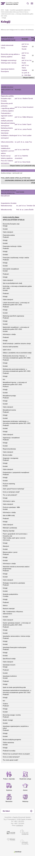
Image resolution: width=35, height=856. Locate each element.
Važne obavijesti (8, 232)
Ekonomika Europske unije (11, 224)
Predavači (6, 237)
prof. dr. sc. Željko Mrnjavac (24, 117)
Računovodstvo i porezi (10, 552)
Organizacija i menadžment (11, 438)
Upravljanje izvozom (9, 665)
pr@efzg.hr (19, 825)
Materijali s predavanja (10, 528)
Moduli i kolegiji (8, 720)
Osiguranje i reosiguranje (10, 458)
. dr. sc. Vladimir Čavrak (25, 46)
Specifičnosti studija (9, 659)
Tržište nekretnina (8, 742)
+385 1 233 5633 (19, 823)
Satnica (5, 605)
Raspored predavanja (9, 449)
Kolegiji (4, 17)
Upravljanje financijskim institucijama (14, 647)
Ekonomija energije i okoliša (12, 715)
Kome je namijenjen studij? (11, 492)
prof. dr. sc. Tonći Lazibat (23, 135)
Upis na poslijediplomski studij (12, 283)
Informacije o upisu (9, 501)
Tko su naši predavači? (10, 495)
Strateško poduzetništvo (10, 594)
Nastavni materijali (9, 608)
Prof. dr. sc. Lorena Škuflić (25, 210)
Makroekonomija (6, 206)
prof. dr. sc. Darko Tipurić (23, 124)
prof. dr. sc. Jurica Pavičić (23, 129)
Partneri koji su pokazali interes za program (16, 754)
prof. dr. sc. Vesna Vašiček (25, 67)
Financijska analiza (9, 235)
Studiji (6, 10)
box (4, 379)
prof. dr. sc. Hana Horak (22, 162)
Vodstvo (5, 704)
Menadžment (5, 196)
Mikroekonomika (6, 210)
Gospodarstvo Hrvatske (8, 203)
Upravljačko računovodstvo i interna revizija (16, 636)
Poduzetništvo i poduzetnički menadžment (16, 472)
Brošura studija (7, 455)
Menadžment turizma (9, 410)
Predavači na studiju (9, 751)
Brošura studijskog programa (12, 739)
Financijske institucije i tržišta (12, 246)
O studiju (5, 596)
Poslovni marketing (9, 484)
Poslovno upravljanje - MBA (11, 507)
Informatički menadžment (11, 269)
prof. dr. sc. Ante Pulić (22, 149)
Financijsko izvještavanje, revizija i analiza (16, 257)
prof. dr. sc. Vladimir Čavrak (24, 98)
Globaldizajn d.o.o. (17, 852)
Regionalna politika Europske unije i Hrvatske (7, 98)
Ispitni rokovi (7, 350)
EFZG (2, 10)
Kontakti (5, 254)
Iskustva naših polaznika (10, 347)
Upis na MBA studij (9, 515)
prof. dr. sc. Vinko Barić (25, 55)
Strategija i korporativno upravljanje (14, 583)
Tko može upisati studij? (10, 760)
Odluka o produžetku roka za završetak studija (17, 353)
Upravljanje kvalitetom (10, 676)
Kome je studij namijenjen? (11, 757)
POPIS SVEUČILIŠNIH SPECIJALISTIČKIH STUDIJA (14, 12)
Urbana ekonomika (7, 142)
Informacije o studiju (9, 334)
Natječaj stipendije (8, 531)
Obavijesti (6, 546)
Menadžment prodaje (9, 396)
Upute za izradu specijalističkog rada (14, 687)
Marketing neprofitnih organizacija (13, 316)
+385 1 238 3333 (19, 821)
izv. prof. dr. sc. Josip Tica (23, 142)
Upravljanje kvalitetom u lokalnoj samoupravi (8, 135)
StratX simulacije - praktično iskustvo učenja (17, 343)
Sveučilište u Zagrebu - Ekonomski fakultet (10, 3)
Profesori (6, 386)
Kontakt (5, 229)
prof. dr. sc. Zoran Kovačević (24, 107)
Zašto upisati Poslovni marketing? (13, 489)
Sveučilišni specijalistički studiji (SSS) (20, 10)
